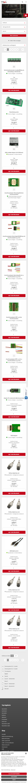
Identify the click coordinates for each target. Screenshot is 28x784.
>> (22, 49)
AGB (3, 749)
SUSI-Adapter (14, 435)
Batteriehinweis (6, 738)
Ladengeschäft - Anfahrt (8, 751)
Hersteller (4, 713)
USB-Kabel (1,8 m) (14, 551)
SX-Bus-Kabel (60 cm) (14, 473)
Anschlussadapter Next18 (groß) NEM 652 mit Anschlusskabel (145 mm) (14, 237)
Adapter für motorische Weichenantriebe (14, 398)
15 (12, 655)
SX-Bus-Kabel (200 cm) (14, 590)
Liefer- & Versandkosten (8, 742)
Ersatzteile (4, 719)
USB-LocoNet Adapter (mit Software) (14, 152)
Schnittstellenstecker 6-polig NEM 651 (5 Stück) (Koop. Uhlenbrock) (14, 70)
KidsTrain (4, 721)
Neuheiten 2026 (6, 725)
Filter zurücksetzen (14, 35)
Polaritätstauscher (14, 112)
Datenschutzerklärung (7, 736)
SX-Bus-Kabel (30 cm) (14, 628)
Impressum (4, 747)
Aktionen (4, 717)
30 (15, 655)
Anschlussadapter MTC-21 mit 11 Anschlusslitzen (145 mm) (14, 359)
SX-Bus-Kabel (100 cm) (14, 512)
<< (5, 49)
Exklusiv (4, 715)
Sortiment (4, 711)
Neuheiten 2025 (6, 723)
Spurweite (4, 709)
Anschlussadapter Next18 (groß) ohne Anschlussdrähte (14, 193)
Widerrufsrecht (5, 745)
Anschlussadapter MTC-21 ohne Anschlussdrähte (14, 318)
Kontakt (4, 734)
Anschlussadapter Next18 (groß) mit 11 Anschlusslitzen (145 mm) (14, 276)
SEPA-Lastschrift (6, 740)
